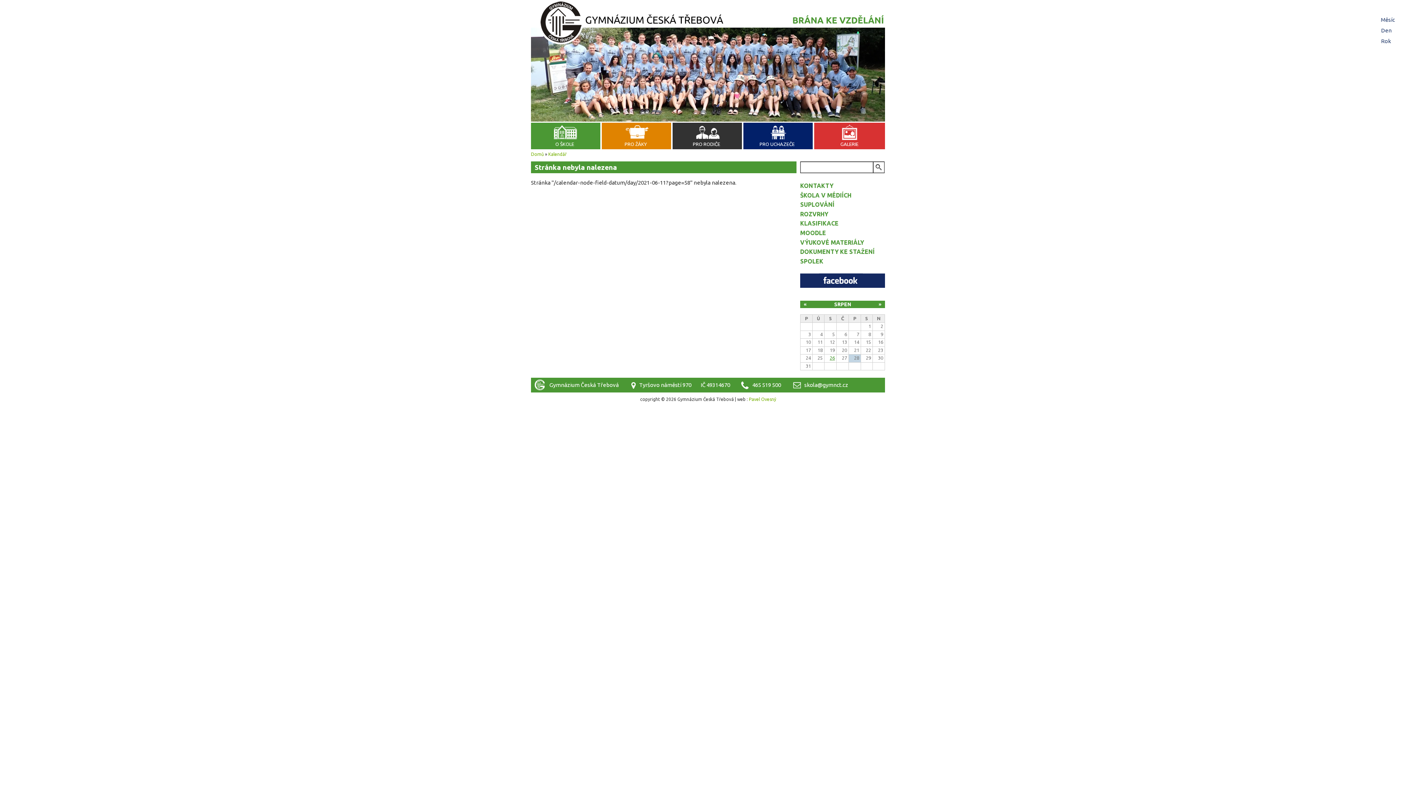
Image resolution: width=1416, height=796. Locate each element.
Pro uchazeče (777, 144)
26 (832, 357)
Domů (537, 154)
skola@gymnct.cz (826, 385)
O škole (564, 144)
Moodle (813, 233)
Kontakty (816, 185)
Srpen (842, 304)
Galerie (849, 144)
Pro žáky (636, 144)
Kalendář (557, 154)
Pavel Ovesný (762, 399)
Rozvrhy (814, 214)
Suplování (817, 204)
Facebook (842, 280)
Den (1387, 30)
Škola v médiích (825, 195)
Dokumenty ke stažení (837, 251)
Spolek (811, 261)
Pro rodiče (706, 144)
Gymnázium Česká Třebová (708, 24)
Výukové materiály (832, 242)
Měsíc (1388, 20)
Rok (1386, 41)
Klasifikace (819, 223)
